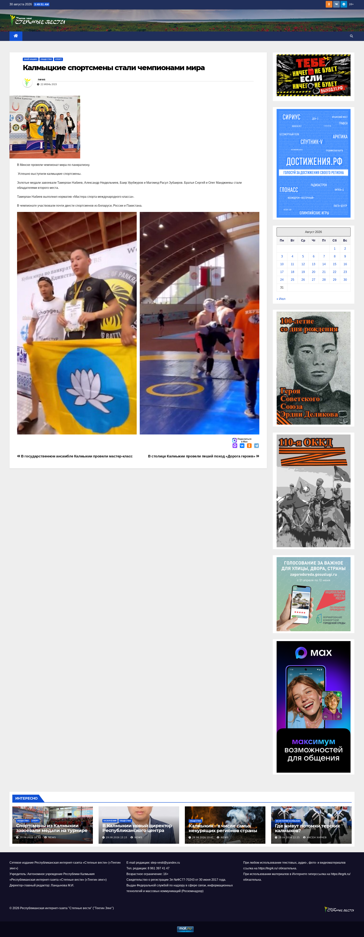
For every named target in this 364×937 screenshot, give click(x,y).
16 (345, 264)
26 (303, 279)
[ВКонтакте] (242, 446)
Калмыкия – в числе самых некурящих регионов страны (223, 828)
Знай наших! (30, 59)
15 (334, 264)
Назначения (110, 821)
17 (282, 272)
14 (324, 264)
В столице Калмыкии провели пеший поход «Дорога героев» (202, 456)
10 (282, 264)
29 (334, 279)
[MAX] (235, 446)
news (41, 79)
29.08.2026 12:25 (289, 837)
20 (313, 272)
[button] (351, 36)
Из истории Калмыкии (288, 821)
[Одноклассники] (249, 446)
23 (345, 272)
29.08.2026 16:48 (30, 837)
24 (282, 279)
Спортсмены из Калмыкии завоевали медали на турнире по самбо (51, 830)
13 (313, 264)
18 (292, 272)
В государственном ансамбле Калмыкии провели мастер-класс (76, 456)
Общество (46, 59)
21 (324, 272)
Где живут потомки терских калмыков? (307, 828)
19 (303, 272)
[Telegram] (256, 446)
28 (324, 279)
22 (334, 272)
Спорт (58, 59)
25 (292, 279)
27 (313, 279)
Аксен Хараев (316, 837)
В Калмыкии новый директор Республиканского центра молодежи (137, 830)
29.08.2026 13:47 (202, 837)
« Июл (281, 298)
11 (292, 264)
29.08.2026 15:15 (116, 837)
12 (303, 264)
